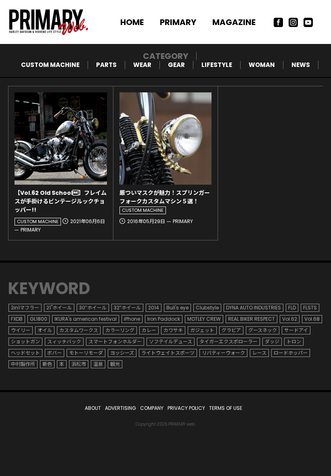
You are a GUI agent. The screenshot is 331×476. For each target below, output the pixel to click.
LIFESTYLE (216, 65)
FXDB (17, 318)
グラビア (231, 330)
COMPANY (151, 408)
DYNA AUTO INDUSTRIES (253, 307)
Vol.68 (312, 318)
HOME (132, 22)
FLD (292, 307)
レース (259, 352)
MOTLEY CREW (204, 318)
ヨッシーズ (122, 352)
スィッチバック (64, 341)
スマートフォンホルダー (115, 341)
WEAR (142, 65)
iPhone (132, 318)
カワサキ (173, 330)
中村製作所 (23, 364)
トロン (294, 341)
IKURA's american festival (85, 318)
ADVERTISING (120, 408)
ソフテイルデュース (170, 341)
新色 (47, 364)
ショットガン (25, 341)
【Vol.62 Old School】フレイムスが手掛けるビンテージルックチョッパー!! (61, 201)
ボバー (54, 352)
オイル (45, 330)
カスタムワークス (78, 330)
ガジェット (202, 330)
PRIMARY (178, 22)
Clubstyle (207, 307)
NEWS (300, 65)
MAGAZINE (234, 22)
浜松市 (78, 364)
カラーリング (119, 330)
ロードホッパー (291, 352)
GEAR (176, 65)
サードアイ (296, 330)
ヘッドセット (25, 352)
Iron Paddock (163, 318)
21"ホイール (59, 307)
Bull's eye (177, 307)
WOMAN (262, 65)
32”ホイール (127, 307)
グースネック (262, 330)
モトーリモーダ (86, 352)
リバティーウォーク (223, 352)
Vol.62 (289, 318)
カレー (149, 330)
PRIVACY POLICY (186, 408)
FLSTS (310, 307)
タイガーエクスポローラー (228, 341)
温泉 (98, 364)
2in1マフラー (25, 307)
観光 (115, 364)
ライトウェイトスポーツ (168, 352)
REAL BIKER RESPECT (251, 318)
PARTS (106, 65)
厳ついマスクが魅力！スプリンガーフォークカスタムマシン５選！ (164, 197)
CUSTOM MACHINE (50, 65)
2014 (153, 307)
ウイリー (20, 330)
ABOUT (93, 408)
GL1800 (38, 318)
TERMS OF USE (225, 408)
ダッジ (272, 341)
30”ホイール (93, 307)
